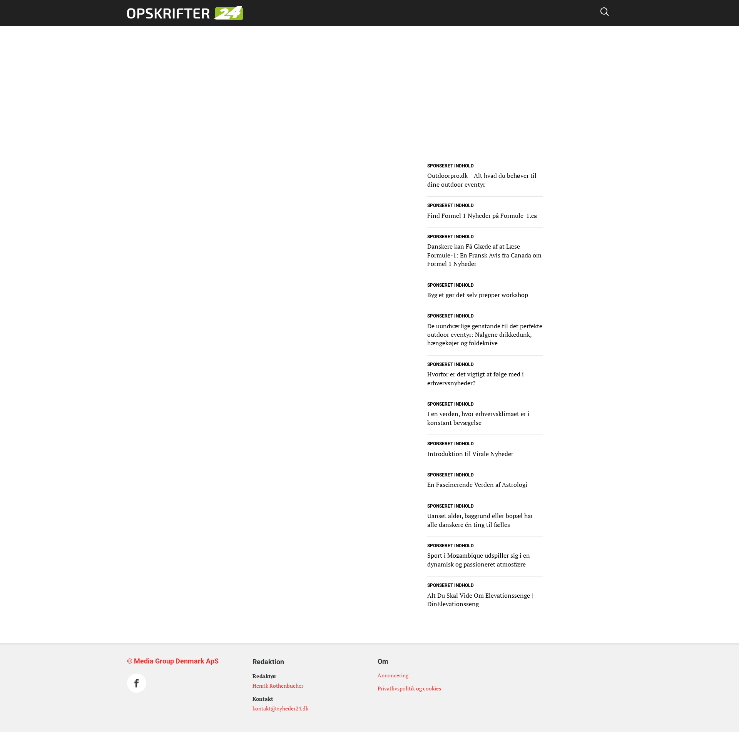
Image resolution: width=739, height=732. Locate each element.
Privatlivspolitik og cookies (409, 688)
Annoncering (393, 675)
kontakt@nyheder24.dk (280, 708)
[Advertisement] (369, 107)
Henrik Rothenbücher (277, 685)
